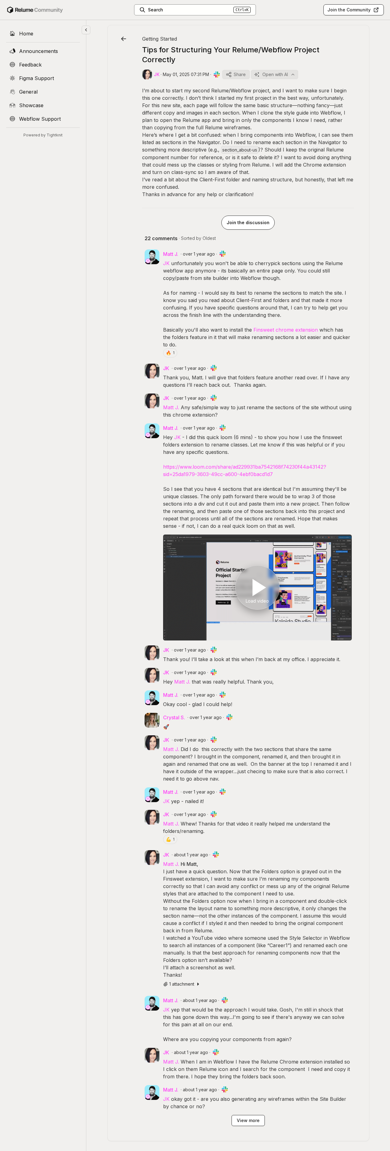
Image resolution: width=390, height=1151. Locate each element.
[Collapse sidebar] (86, 30)
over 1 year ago (199, 253)
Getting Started (159, 39)
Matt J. (171, 407)
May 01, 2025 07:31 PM (186, 74)
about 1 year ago (191, 854)
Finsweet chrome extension (285, 330)
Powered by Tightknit (43, 135)
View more (248, 1120)
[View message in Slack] (216, 74)
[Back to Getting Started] (123, 39)
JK (166, 263)
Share (240, 74)
